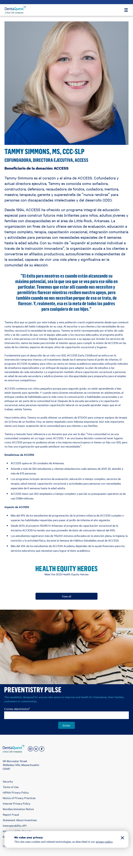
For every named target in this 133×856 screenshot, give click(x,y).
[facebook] (41, 748)
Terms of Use (11, 787)
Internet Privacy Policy (16, 803)
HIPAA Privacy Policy (16, 792)
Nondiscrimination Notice (18, 809)
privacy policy (104, 841)
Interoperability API (14, 825)
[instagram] (30, 748)
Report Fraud (11, 814)
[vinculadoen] (36, 748)
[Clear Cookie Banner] (122, 838)
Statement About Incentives (20, 820)
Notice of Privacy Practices (19, 798)
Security (8, 781)
